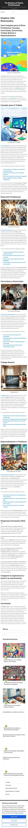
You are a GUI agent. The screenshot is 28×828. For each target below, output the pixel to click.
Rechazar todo (14, 824)
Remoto (7, 794)
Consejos (7, 782)
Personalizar (14, 820)
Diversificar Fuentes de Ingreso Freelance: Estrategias (13, 683)
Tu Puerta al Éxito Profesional (14, 3)
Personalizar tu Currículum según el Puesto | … (12, 706)
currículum (17, 88)
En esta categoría (5, 145)
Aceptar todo (14, 816)
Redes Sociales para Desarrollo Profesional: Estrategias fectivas (14, 774)
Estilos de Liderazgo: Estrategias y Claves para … (14, 751)
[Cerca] (26, 802)
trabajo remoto (5, 395)
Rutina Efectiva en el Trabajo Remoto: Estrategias (13, 660)
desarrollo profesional (7, 230)
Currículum (8, 785)
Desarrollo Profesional (11, 788)
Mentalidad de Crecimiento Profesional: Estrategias (12, 728)
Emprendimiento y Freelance (7, 474)
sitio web (13, 98)
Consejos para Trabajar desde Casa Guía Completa (15, 419)
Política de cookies (19, 813)
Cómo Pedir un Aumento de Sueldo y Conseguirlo (14, 176)
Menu (3, 12)
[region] (14, 814)
